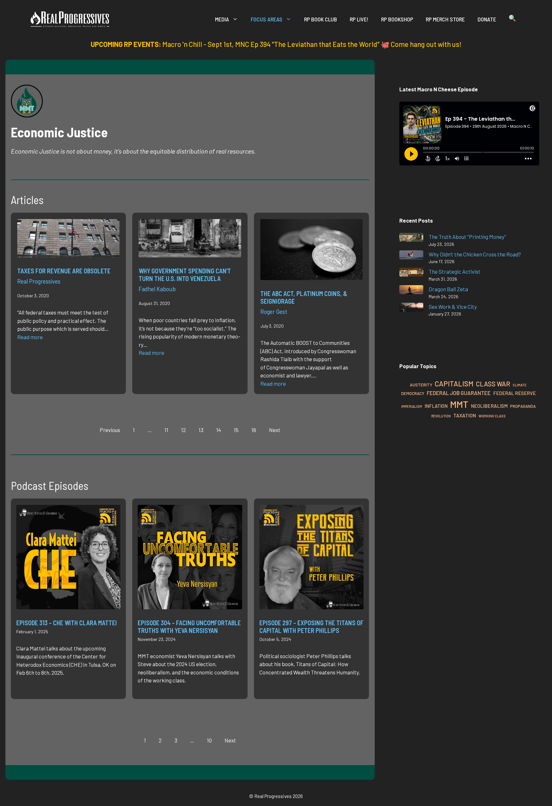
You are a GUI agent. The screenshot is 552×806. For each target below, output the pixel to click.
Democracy (412, 393)
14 (218, 430)
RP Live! (359, 19)
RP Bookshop (397, 19)
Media (222, 19)
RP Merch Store (445, 19)
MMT (459, 404)
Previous (110, 430)
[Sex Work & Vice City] (411, 308)
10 (209, 740)
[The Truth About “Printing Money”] (411, 238)
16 (253, 430)
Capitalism (454, 383)
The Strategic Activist (454, 271)
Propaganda (523, 406)
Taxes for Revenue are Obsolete (64, 271)
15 (236, 430)
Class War (493, 384)
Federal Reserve (514, 393)
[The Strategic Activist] (411, 273)
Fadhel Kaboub (157, 289)
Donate (487, 19)
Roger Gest (273, 311)
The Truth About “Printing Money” (467, 236)
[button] (512, 19)
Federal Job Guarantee (459, 393)
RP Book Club (320, 19)
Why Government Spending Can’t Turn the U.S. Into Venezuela (185, 274)
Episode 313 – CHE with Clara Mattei (66, 623)
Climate (520, 385)
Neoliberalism (489, 406)
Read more (30, 337)
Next (274, 430)
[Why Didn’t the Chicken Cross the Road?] (411, 256)
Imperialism (411, 406)
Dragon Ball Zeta (448, 289)
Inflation (436, 406)
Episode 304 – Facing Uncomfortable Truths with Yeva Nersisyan (189, 626)
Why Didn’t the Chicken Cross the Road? (475, 254)
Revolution (441, 416)
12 (183, 430)
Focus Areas (266, 19)
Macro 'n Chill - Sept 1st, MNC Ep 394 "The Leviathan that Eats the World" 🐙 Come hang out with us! (312, 44)
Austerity (421, 384)
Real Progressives (38, 281)
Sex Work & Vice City (453, 306)
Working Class (492, 416)
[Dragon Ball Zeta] (411, 290)
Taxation (464, 415)
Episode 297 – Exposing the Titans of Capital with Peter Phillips (311, 626)
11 (166, 430)
